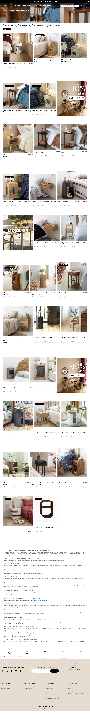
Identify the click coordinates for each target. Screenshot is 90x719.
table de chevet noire (10, 564)
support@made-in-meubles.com (75, 683)
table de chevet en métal (26, 577)
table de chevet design (47, 570)
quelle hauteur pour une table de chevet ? (38, 592)
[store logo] (45, 5)
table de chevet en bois (11, 557)
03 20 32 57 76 (72, 680)
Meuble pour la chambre (14, 10)
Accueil (5, 10)
